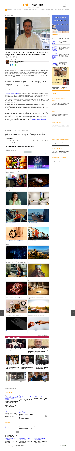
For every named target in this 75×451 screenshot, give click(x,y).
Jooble (63, 89)
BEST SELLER (67, 9)
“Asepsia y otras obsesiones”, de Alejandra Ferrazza (40, 442)
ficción (11, 142)
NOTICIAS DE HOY (56, 35)
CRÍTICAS (14, 9)
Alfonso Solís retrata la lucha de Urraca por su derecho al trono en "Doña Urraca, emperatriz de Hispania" (64, 54)
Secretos (7, 142)
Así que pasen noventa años (57, 148)
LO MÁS (54, 93)
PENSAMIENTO (31, 9)
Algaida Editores (20, 140)
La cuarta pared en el (64, 38)
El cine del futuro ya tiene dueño (40, 418)
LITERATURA (48, 9)
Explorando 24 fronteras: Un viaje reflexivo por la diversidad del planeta (40, 400)
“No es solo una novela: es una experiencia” (11, 442)
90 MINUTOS (54, 131)
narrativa (26, 140)
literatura (16, 142)
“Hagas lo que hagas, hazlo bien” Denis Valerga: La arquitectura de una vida (26, 401)
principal (7, 140)
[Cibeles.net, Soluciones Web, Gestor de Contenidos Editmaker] (64, 445)
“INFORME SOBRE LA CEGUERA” (63, 42)
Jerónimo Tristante (32, 140)
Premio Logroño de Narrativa (42, 140)
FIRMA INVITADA (54, 9)
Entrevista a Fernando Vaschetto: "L (26, 417)
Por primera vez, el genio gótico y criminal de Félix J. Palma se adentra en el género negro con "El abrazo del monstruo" (42, 367)
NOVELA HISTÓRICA (41, 9)
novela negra (13, 140)
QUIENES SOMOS (61, 9)
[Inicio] (6, 9)
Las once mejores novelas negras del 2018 (14, 381)
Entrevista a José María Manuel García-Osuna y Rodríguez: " (11, 405)
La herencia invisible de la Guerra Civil (59, 157)
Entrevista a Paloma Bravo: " (11, 415)
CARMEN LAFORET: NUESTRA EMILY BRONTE (60, 139)
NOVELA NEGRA (25, 9)
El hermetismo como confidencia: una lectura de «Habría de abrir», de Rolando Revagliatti (11, 435)
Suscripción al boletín (64, 5)
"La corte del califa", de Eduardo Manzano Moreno (25, 442)
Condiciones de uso (13, 150)
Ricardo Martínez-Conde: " (40, 428)
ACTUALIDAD (9, 9)
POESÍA (36, 9)
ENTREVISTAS (19, 9)
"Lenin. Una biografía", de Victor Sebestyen (25, 429)
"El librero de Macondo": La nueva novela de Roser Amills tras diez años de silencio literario (64, 47)
